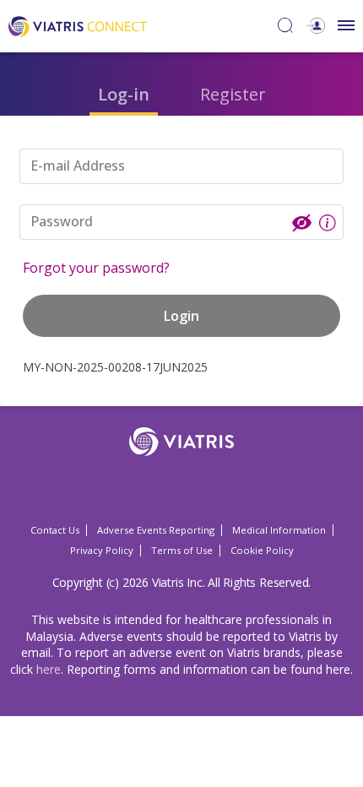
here (48, 669)
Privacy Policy (101, 550)
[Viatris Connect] (77, 25)
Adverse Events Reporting (155, 529)
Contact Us (54, 529)
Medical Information (279, 529)
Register (233, 94)
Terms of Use (182, 550)
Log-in (123, 94)
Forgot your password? (96, 267)
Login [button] (181, 316)
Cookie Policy (262, 550)
